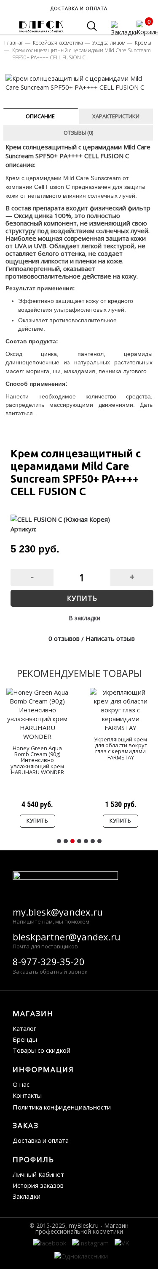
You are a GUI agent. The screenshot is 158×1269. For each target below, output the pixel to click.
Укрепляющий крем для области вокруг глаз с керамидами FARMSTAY (120, 748)
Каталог (24, 1028)
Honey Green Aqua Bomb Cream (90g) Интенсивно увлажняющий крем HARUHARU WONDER (37, 760)
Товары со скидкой (41, 1050)
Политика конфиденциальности (62, 1107)
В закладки (84, 618)
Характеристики (115, 116)
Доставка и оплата (41, 1140)
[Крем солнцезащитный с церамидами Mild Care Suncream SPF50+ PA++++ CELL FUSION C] (79, 83)
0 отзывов (64, 638)
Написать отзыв (110, 638)
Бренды (25, 1039)
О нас (21, 1084)
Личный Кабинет (38, 1174)
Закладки (26, 1196)
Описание (40, 116)
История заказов (38, 1185)
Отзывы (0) (78, 132)
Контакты (27, 1095)
